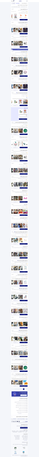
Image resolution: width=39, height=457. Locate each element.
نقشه (12, 3)
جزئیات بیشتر (15, 19)
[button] (19, 14)
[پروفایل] (12, 1)
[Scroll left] (12, 6)
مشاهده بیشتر (19, 413)
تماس (23, 19)
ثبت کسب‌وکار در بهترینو (24, 395)
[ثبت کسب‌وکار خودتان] (13, 1)
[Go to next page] (15, 389)
